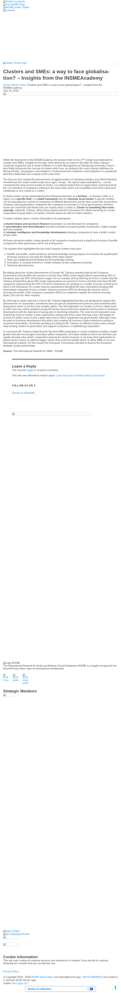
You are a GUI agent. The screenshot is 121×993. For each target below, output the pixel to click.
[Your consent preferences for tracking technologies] (115, 987)
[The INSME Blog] (14, 4)
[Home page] (15, 63)
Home (6, 85)
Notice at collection (39, 988)
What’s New (18, 85)
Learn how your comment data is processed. (80, 375)
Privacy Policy (11, 971)
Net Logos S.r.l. (20, 983)
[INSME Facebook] (14, 1)
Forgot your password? (60, 51)
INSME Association (42, 977)
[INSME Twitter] (16, 7)
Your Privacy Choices (71, 988)
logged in (31, 370)
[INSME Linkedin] (9, 10)
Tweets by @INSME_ (24, 393)
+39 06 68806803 (91, 977)
